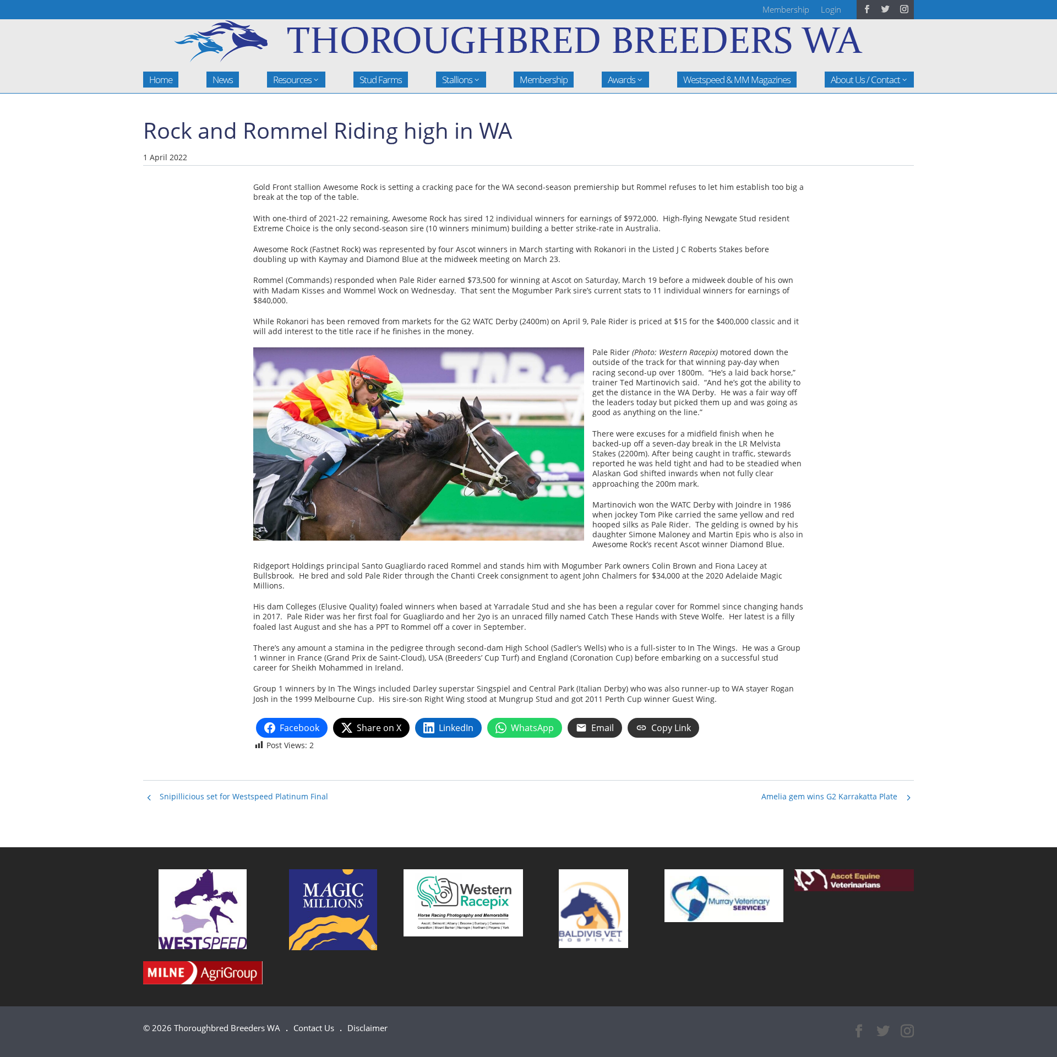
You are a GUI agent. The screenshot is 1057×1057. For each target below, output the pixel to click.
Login (831, 9)
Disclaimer (367, 1027)
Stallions (457, 79)
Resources (292, 79)
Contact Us (313, 1027)
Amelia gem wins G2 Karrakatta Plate (829, 796)
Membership (785, 9)
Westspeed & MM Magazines (737, 79)
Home (160, 79)
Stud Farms (380, 79)
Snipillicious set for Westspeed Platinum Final (244, 796)
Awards (621, 79)
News (223, 79)
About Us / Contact (865, 79)
